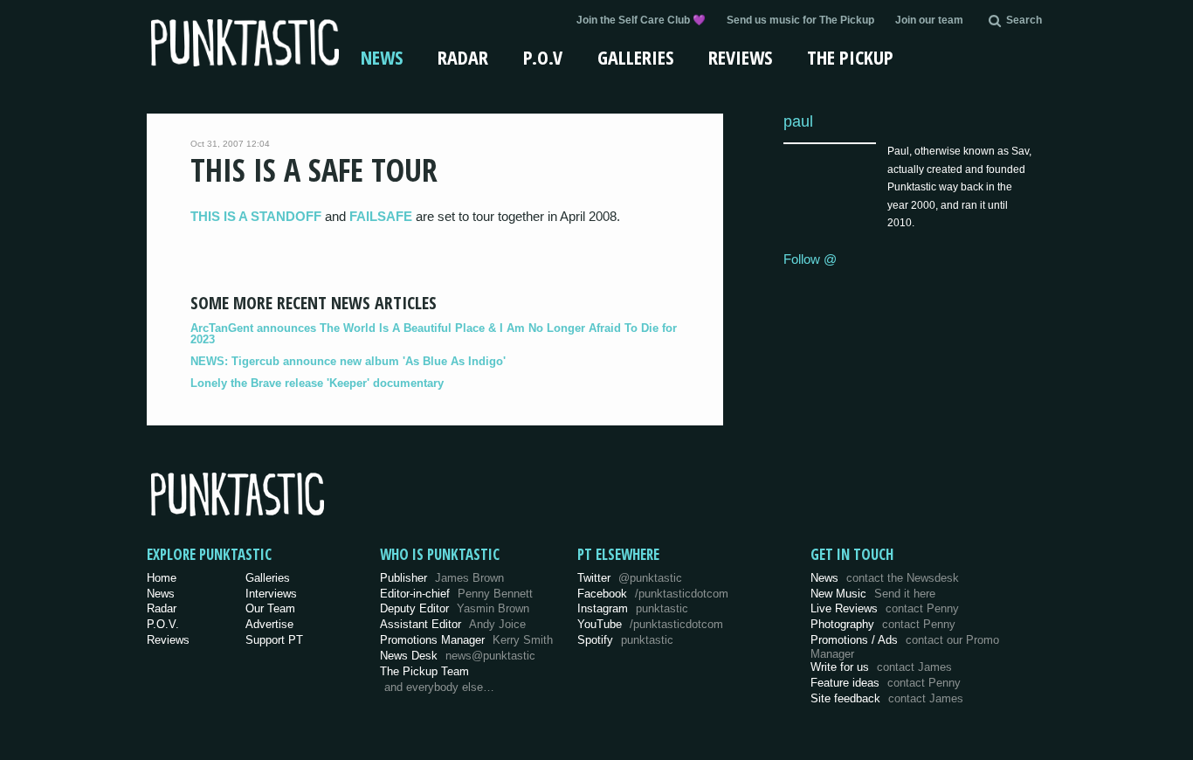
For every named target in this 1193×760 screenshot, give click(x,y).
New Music (872, 593)
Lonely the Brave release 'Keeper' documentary (317, 383)
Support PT (274, 639)
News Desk (457, 655)
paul (798, 121)
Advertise (269, 624)
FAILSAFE (380, 216)
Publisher (442, 577)
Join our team (929, 20)
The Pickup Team (424, 671)
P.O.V (542, 57)
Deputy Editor (454, 608)
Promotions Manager (466, 639)
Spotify (625, 639)
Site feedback (886, 698)
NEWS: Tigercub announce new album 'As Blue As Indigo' (348, 361)
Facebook (652, 593)
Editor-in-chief (456, 593)
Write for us (881, 667)
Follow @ (810, 259)
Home (161, 577)
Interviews (271, 593)
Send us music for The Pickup (800, 20)
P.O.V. (163, 624)
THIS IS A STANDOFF (255, 216)
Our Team (270, 608)
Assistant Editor (453, 624)
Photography (882, 624)
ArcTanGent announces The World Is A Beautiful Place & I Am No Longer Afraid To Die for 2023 (433, 333)
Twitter (629, 577)
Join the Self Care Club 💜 (641, 20)
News (382, 57)
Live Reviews (884, 608)
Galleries (635, 57)
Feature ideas (885, 682)
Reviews (740, 57)
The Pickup (850, 57)
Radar (463, 57)
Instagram (632, 608)
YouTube (650, 624)
